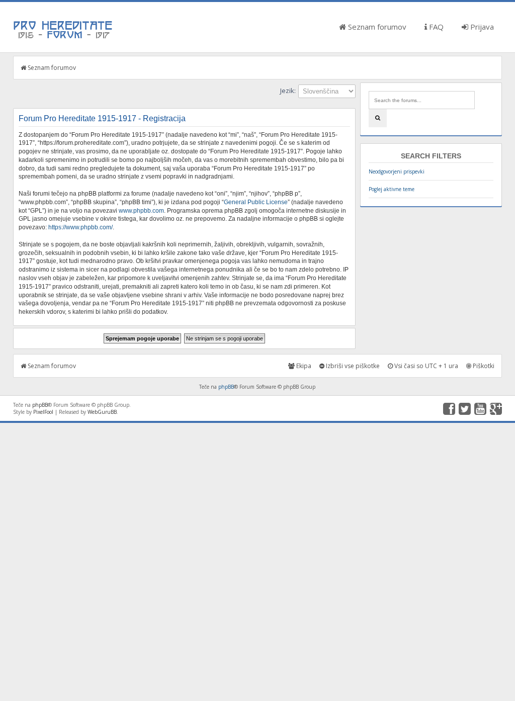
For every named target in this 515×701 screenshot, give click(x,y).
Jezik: (288, 90)
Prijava (481, 27)
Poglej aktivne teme (391, 189)
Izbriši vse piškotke (352, 366)
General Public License (256, 202)
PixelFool (43, 411)
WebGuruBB (102, 411)
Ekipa (303, 366)
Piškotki (482, 366)
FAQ (435, 27)
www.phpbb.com (141, 210)
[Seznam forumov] (63, 37)
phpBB (226, 386)
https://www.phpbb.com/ (80, 227)
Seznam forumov (376, 27)
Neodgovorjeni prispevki (396, 171)
